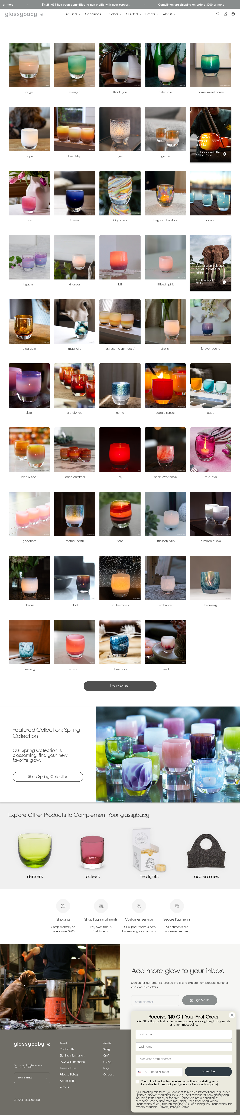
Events (150, 14)
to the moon (120, 605)
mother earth (75, 541)
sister (29, 412)
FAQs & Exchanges (72, 1062)
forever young (210, 348)
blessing (29, 669)
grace (165, 156)
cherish (165, 348)
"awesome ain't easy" (120, 348)
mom (29, 220)
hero (120, 541)
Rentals (64, 1087)
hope (29, 156)
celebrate (165, 92)
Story (106, 1049)
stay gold (29, 348)
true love (211, 477)
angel (29, 92)
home (120, 412)
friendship (74, 156)
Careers (108, 1074)
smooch (74, 669)
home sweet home (211, 92)
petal (165, 669)
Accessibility (68, 1081)
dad (75, 605)
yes (120, 156)
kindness (74, 284)
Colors (113, 14)
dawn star (120, 669)
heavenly (211, 605)
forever (75, 220)
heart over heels (165, 477)
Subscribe (208, 1071)
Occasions (93, 14)
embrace (165, 605)
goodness (29, 541)
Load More (120, 686)
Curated (132, 14)
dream (29, 605)
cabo (211, 412)
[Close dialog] (232, 1015)
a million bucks (211, 541)
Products (71, 14)
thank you (120, 92)
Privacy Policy (69, 1074)
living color (120, 220)
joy (120, 477)
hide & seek (29, 477)
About (167, 14)
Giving (107, 1062)
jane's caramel (75, 477)
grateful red (75, 412)
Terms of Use (68, 1068)
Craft (106, 1055)
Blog (106, 1068)
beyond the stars (165, 220)
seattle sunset (165, 412)
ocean (210, 220)
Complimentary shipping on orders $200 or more (159, 5)
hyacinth (29, 284)
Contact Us (67, 1049)
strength (74, 92)
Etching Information (72, 1055)
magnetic (74, 348)
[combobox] (142, 1072)
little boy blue (165, 541)
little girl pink (165, 284)
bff (120, 284)
